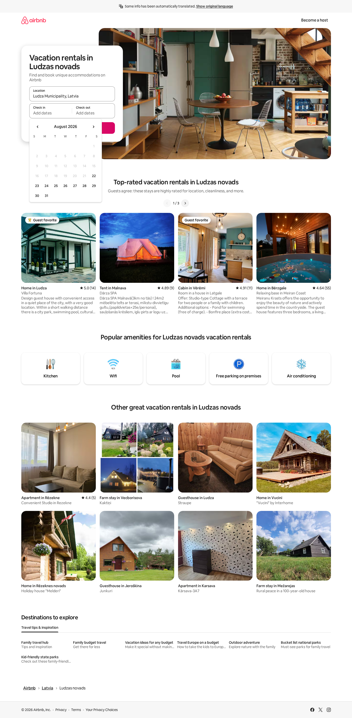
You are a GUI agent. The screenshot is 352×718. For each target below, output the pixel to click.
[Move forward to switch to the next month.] (93, 126)
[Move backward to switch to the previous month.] (37, 126)
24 (46, 186)
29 (94, 186)
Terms (76, 710)
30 (37, 196)
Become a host (314, 20)
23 (37, 186)
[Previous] (167, 203)
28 (84, 186)
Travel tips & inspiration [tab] (39, 627)
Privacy (61, 710)
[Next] (185, 203)
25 (56, 186)
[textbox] (50, 113)
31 (46, 196)
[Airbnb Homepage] (33, 20)
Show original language (214, 6)
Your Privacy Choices (102, 710)
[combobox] (72, 96)
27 (75, 186)
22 (94, 176)
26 (65, 186)
